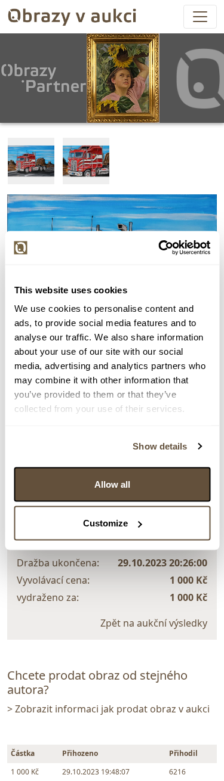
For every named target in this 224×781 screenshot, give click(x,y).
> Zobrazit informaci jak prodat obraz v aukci (108, 708)
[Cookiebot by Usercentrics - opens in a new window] (159, 248)
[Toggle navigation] (200, 17)
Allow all (112, 484)
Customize (105, 523)
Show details (160, 446)
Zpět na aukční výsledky (153, 623)
